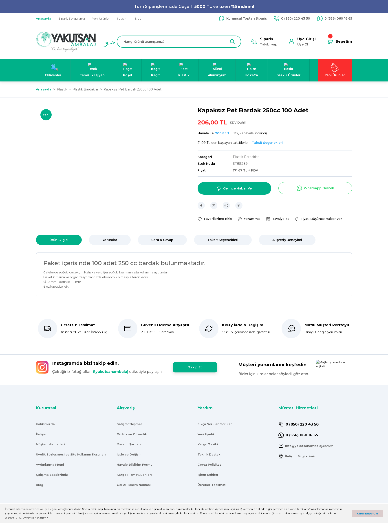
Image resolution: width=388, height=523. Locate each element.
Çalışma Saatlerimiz (52, 474)
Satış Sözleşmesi (130, 424)
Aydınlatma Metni (50, 464)
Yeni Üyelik (206, 434)
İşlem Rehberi (208, 474)
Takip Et (195, 367)
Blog (39, 485)
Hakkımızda (45, 424)
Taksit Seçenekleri (222, 240)
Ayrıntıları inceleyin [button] (35, 517)
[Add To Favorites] (215, 218)
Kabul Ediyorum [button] (367, 513)
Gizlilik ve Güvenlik (132, 434)
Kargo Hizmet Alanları (134, 474)
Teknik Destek (209, 454)
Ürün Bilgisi (58, 240)
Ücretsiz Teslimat (211, 485)
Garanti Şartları (129, 444)
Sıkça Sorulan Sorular (215, 424)
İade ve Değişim (130, 454)
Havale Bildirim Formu (134, 464)
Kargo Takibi (208, 444)
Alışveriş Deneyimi (287, 240)
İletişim (41, 434)
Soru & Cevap (162, 240)
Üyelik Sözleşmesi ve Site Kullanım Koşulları (71, 454)
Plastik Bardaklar (246, 157)
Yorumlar (109, 240)
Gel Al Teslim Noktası (134, 485)
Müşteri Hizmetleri (50, 444)
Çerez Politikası (210, 464)
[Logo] (66, 41)
